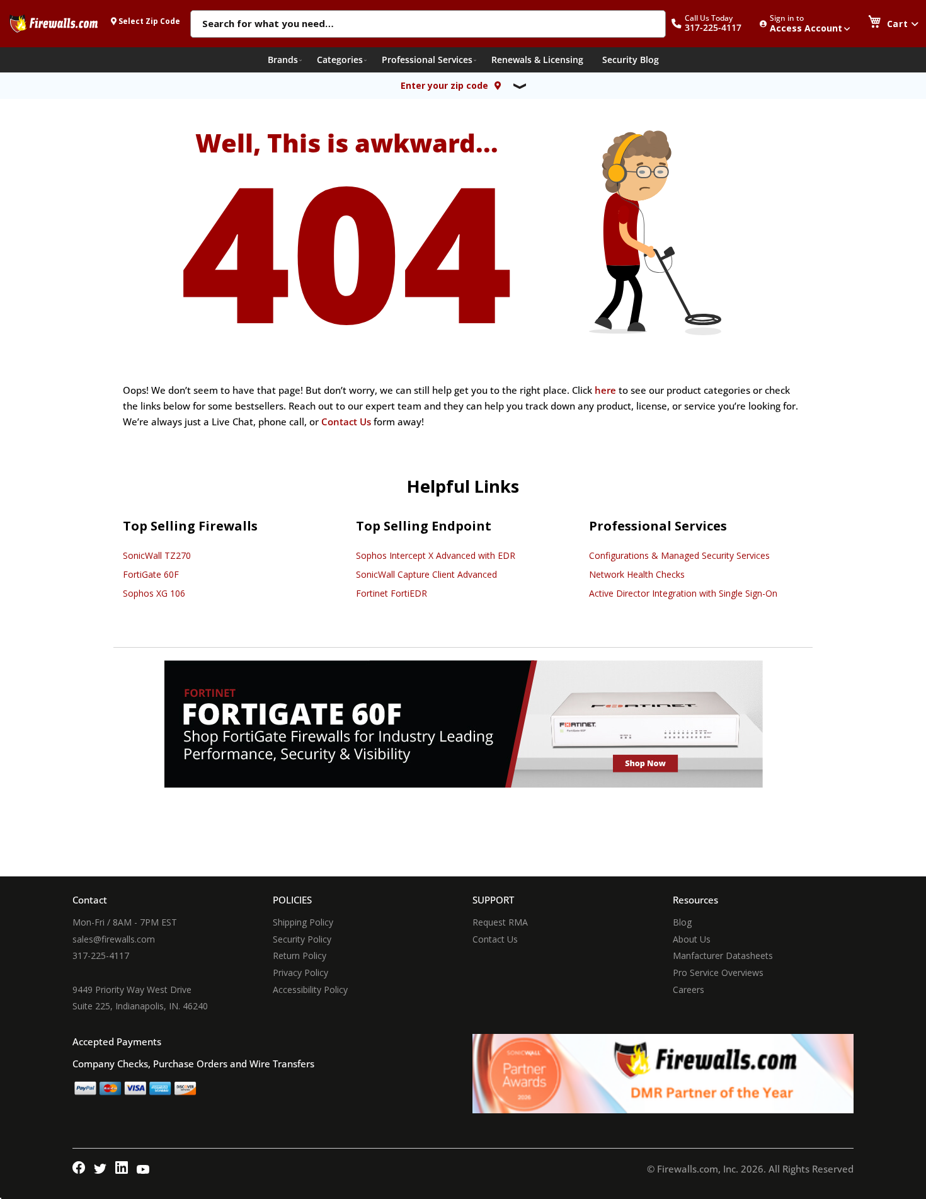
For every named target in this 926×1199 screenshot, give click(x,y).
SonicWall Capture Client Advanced (426, 574)
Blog (682, 922)
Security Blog (630, 60)
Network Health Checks (637, 574)
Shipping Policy (303, 922)
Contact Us (346, 421)
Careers (688, 989)
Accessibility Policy (310, 989)
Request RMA (500, 922)
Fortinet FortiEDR (391, 593)
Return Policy (299, 955)
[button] (713, 23)
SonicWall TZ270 (157, 555)
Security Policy (302, 939)
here (605, 390)
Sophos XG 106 (154, 593)
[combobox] (428, 24)
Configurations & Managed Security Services (679, 555)
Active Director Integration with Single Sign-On (683, 593)
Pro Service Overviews (718, 972)
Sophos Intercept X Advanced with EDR (435, 555)
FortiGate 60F (151, 574)
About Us (692, 939)
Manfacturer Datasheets (723, 955)
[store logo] (53, 23)
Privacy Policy (300, 972)
